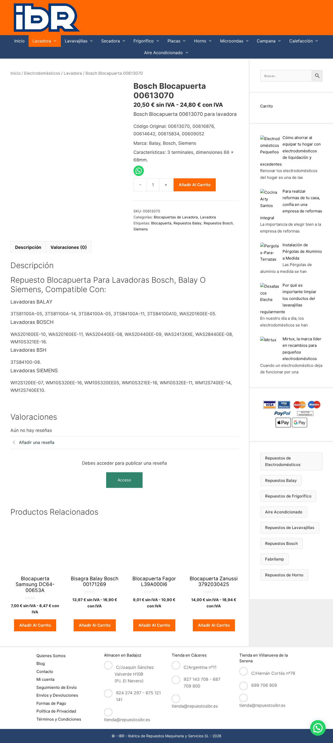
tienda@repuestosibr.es (127, 719)
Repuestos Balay (188, 223)
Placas (174, 40)
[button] (318, 728)
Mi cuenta (45, 679)
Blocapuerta (161, 223)
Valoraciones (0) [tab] (68, 247)
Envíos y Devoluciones (57, 695)
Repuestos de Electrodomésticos (282, 461)
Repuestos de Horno (284, 574)
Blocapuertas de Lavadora (176, 217)
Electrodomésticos (42, 73)
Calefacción (301, 40)
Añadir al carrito (194, 184)
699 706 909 (264, 685)
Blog (40, 663)
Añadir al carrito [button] (35, 625)
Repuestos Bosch (218, 223)
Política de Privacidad (56, 711)
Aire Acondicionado (163, 52)
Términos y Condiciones (58, 719)
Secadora (110, 40)
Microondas (231, 40)
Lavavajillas (76, 40)
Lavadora (42, 40)
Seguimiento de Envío (56, 687)
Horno (200, 40)
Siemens (140, 229)
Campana (266, 40)
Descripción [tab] (28, 247)
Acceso (124, 479)
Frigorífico (143, 40)
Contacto (44, 671)
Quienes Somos (51, 655)
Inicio (19, 40)
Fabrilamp (274, 559)
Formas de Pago (51, 703)
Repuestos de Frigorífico (288, 496)
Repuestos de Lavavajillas (289, 527)
